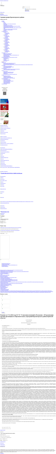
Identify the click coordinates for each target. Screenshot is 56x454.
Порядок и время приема (7, 80)
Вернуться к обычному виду (4, 0)
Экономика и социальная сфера (8, 29)
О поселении (7, 32)
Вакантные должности (7, 75)
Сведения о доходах (6, 60)
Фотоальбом (5, 24)
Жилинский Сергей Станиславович (16, 227)
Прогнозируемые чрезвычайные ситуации (9, 63)
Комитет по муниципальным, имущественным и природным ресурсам (41, 292)
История (5, 23)
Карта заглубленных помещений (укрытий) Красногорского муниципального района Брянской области (18, 64)
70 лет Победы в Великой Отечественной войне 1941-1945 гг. (9, 279)
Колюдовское (5, 49)
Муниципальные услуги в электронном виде (6, 270)
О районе (3, 21)
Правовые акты (7, 33)
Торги (3, 70)
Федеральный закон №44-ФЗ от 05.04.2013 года (10, 74)
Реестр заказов (6, 71)
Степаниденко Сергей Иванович (15, 230)
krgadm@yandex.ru (2, 441)
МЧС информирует (3, 286)
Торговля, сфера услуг (15, 292)
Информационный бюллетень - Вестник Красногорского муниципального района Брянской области (14, 271)
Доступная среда (6, 292)
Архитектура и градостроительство (5, 290)
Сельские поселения (5, 31)
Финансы (15, 291)
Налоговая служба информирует (4, 273)
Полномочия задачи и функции (8, 25)
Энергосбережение (32, 291)
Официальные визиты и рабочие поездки (9, 69)
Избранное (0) (6, 73)
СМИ (4, 28)
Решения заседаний (6, 58)
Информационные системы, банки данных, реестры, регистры (12, 27)
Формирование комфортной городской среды (23, 291)
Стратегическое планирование (4, 289)
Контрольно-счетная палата (4, 276)
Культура (20, 292)
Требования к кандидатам (7, 76)
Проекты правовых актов (7, 54)
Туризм (1, 274)
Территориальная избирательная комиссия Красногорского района (19, 290)
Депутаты (5, 59)
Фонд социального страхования (4, 275)
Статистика (3, 65)
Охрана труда (10, 292)
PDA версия (2, 14)
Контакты (5, 30)
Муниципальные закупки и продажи (5, 281)
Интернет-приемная (5, 78)
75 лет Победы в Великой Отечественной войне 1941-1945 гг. (9, 280)
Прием (3, 61)
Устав (4, 22)
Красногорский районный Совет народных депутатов (9, 57)
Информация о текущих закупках (8, 72)
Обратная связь (2, 444)
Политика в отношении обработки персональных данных (8, 277)
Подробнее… (2, 453)
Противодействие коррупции (4, 285)
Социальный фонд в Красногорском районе (6, 272)
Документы (3, 52)
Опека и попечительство (10, 291)
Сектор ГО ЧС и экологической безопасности (41, 291)
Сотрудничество (4, 68)
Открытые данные (2, 288)
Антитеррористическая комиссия (5, 278)
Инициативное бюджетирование (26, 292)
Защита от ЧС (4, 62)
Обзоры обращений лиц (7, 82)
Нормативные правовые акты (8, 53)
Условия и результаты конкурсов (8, 77)
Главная (3, 312)
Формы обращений (6, 55)
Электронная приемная (7, 79)
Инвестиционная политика (4, 282)
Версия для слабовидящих (4, 15)
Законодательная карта (7, 83)
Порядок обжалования (7, 56)
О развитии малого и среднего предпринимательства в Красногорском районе (11, 283)
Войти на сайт (2, 12)
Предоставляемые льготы (7, 67)
